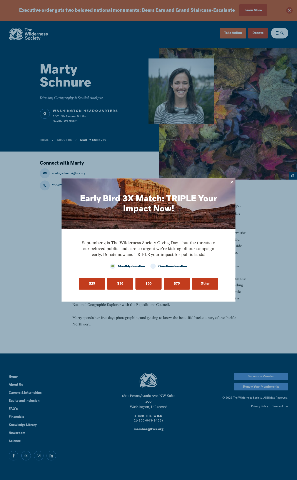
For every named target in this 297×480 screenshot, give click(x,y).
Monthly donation (131, 266)
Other (205, 284)
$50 (148, 284)
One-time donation (172, 266)
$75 (177, 284)
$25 (92, 284)
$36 (120, 284)
